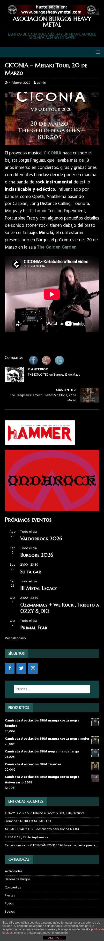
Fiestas (10, 895)
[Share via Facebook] (33, 363)
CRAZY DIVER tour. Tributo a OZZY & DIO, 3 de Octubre (45, 813)
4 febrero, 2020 (19, 82)
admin (41, 82)
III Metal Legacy (38, 588)
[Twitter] (21, 668)
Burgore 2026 (36, 555)
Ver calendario (15, 638)
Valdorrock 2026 (41, 539)
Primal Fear (33, 628)
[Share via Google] (46, 363)
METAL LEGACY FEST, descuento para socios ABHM (42, 829)
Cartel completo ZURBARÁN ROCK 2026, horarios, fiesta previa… (51, 845)
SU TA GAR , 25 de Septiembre (27, 837)
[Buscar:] (52, 689)
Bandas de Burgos (17, 879)
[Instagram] (33, 668)
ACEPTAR (54, 937)
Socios (10, 912)
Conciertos (13, 887)
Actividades (13, 871)
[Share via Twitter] (59, 363)
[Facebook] (10, 668)
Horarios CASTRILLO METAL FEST (28, 821)
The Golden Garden (56, 247)
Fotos (9, 903)
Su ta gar (30, 572)
